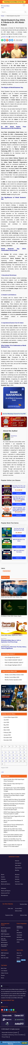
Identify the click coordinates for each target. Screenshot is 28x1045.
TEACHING (19, 935)
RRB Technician (5, 953)
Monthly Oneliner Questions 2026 (13, 679)
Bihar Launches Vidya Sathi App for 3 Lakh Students (13, 784)
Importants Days (19, 884)
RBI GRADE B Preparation (4, 945)
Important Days (6, 571)
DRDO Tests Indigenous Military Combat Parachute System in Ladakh (14, 813)
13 (13, 755)
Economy (17, 881)
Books (2, 977)
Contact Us (19, 955)
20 (13, 758)
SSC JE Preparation (6, 936)
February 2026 (7, 732)
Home (2, 15)
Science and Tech (5, 893)
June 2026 (6, 722)
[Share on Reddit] (7, 40)
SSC (18, 930)
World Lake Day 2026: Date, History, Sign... (12, 597)
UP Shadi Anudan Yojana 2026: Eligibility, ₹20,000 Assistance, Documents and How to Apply (14, 789)
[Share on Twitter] (12, 40)
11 (5, 755)
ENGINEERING (20, 939)
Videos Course (4, 973)
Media (18, 957)
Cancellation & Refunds (7, 1034)
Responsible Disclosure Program (10, 1032)
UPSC (18, 942)
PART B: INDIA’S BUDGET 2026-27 (14, 662)
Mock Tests (3, 968)
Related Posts (5, 577)
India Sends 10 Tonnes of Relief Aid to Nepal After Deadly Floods (14, 825)
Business (17, 874)
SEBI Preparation (5, 934)
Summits (17, 879)
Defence (17, 876)
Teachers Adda (23, 904)
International (18, 863)
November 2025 (8, 740)
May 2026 (6, 725)
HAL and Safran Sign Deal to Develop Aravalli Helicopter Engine (13, 808)
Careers (21, 960)
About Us (19, 953)
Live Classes (4, 970)
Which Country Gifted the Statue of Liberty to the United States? (13, 845)
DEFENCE (19, 937)
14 (17, 755)
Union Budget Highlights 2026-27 (13, 665)
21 (17, 758)
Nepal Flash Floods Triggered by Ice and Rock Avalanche (14, 817)
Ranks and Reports (5, 890)
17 (2, 758)
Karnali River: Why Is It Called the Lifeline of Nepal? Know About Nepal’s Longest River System (14, 795)
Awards (3, 876)
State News (18, 865)
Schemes (3, 879)
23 (24, 758)
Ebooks (3, 975)
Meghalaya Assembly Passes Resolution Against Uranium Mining (14, 804)
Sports (2, 874)
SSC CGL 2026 (4, 957)
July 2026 (6, 719)
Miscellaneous (4, 895)
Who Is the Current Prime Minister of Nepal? (13, 821)
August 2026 (11, 717)
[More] (24, 5)
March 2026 (7, 730)
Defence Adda (18, 910)
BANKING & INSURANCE (20, 927)
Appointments (18, 867)
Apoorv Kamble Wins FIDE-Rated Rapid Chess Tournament (14, 780)
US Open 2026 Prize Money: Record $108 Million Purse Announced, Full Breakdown (14, 800)
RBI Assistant (4, 942)
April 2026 (6, 727)
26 (10, 761)
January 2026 (7, 735)
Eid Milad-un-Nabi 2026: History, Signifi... (11, 616)
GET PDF (24, 1043)
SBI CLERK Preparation (4, 931)
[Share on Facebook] (10, 40)
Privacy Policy (5, 1036)
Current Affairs (18, 908)
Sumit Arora (5, 36)
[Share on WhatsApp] (2, 40)
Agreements (4, 881)
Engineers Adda (9, 915)
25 (6, 761)
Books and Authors (5, 884)
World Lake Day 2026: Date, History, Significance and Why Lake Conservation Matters (14, 830)
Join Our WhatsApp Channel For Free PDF (14, 413)
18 (6, 758)
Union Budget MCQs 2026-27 (12, 657)
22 (21, 758)
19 (9, 758)
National (17, 860)
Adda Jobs (10, 908)
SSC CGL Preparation (4, 939)
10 (2, 755)
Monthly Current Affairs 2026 (12, 677)
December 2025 (8, 737)
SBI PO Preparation (6, 927)
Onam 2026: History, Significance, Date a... (12, 635)
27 (13, 761)
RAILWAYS (19, 932)
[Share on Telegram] (5, 40)
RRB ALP (3, 955)
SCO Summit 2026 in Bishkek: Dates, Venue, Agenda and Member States (13, 835)
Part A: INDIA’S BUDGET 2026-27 (13, 660)
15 (20, 755)
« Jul (2, 772)
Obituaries (3, 888)
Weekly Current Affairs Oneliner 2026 (14, 674)
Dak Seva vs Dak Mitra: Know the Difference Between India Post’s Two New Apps (14, 840)
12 (9, 755)
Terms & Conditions (19, 1034)
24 (2, 761)
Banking (17, 870)
